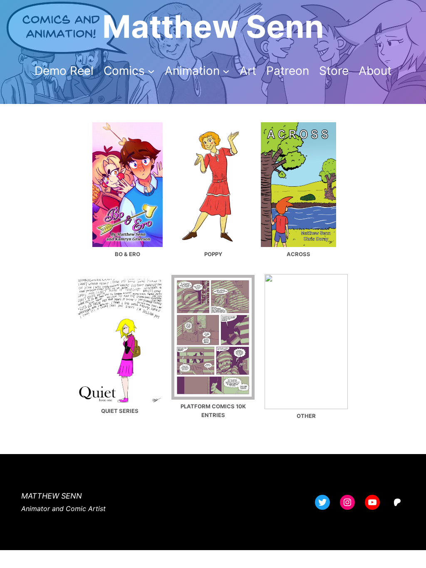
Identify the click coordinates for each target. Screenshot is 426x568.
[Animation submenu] (226, 70)
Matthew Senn (213, 26)
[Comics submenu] (151, 70)
